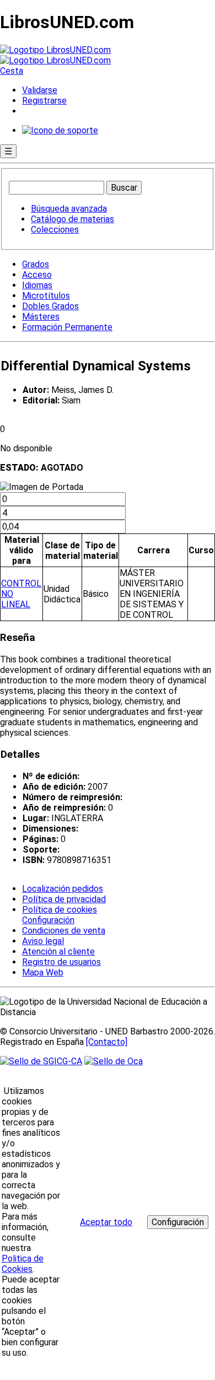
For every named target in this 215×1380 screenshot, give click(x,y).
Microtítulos (46, 295)
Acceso (37, 274)
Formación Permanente (67, 327)
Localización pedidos (62, 888)
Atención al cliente (58, 951)
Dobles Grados (50, 306)
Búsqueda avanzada (69, 208)
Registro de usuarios (61, 962)
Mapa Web (42, 972)
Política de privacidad (64, 899)
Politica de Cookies (23, 1263)
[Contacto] (106, 1042)
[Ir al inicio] (55, 55)
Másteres (41, 316)
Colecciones (55, 229)
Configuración (47, 920)
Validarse (39, 90)
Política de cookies (59, 909)
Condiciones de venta (63, 930)
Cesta (11, 71)
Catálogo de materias (72, 219)
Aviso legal (43, 941)
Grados (35, 264)
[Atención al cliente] (60, 130)
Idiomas (37, 285)
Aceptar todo (106, 1222)
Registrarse (44, 100)
